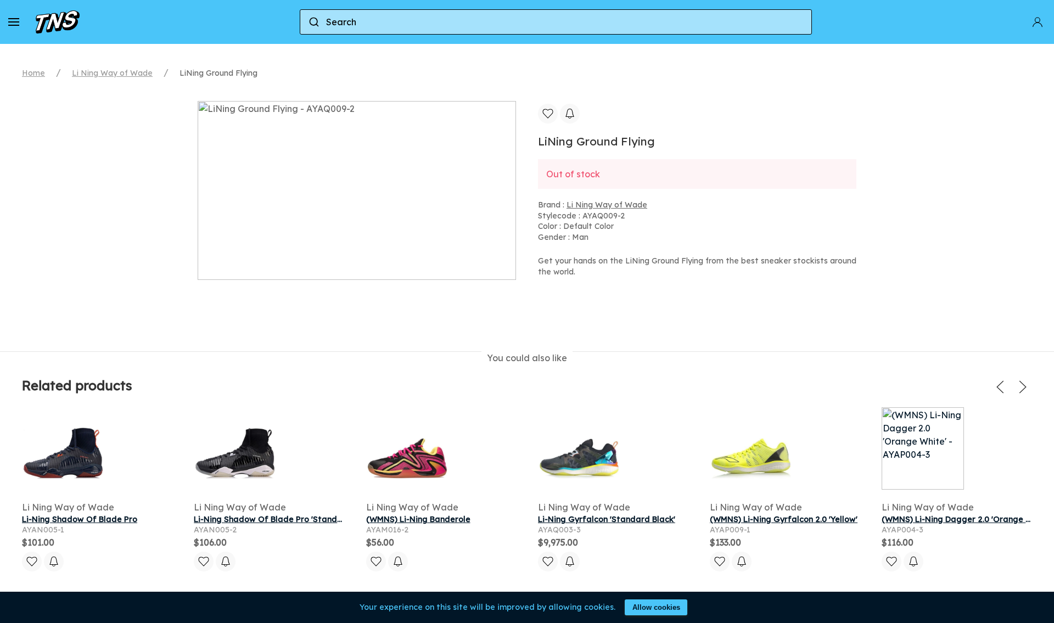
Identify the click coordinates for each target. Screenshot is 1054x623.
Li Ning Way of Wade (112, 73)
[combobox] (556, 22)
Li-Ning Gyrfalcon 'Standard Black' (606, 519)
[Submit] (313, 22)
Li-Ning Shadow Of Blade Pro (79, 519)
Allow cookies (656, 607)
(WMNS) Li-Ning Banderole (418, 519)
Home (33, 73)
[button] (13, 22)
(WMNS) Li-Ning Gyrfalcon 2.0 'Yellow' (783, 519)
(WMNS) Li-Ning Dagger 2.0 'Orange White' (966, 519)
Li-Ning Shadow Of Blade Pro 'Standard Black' (285, 519)
